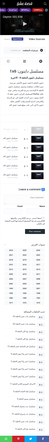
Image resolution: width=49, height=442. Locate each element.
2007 (24, 279)
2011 (38, 274)
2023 (38, 255)
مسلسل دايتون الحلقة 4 (9, 147)
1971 (11, 303)
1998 (38, 293)
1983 (11, 298)
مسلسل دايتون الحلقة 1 (9, 175)
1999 (11, 288)
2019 (24, 260)
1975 (24, 303)
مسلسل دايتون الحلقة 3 (9, 156)
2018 (11, 260)
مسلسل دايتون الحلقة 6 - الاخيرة (9, 129)
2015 (11, 265)
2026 (38, 250)
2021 (11, 255)
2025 (24, 250)
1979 (38, 303)
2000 (24, 288)
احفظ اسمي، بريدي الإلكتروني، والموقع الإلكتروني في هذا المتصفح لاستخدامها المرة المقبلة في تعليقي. (25, 221)
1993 (38, 298)
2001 (38, 288)
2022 (24, 255)
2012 (11, 269)
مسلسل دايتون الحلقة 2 (9, 165)
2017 (38, 265)
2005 (38, 284)
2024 (11, 250)
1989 (24, 298)
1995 (11, 293)
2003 (11, 284)
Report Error (17, 39)
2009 (11, 274)
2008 (38, 279)
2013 (24, 269)
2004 (24, 284)
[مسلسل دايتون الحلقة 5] (41, 61)
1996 (24, 293)
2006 (11, 279)
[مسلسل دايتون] (24, 61)
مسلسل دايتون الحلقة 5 (9, 138)
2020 (38, 260)
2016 (24, 265)
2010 (24, 274)
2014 (38, 269)
